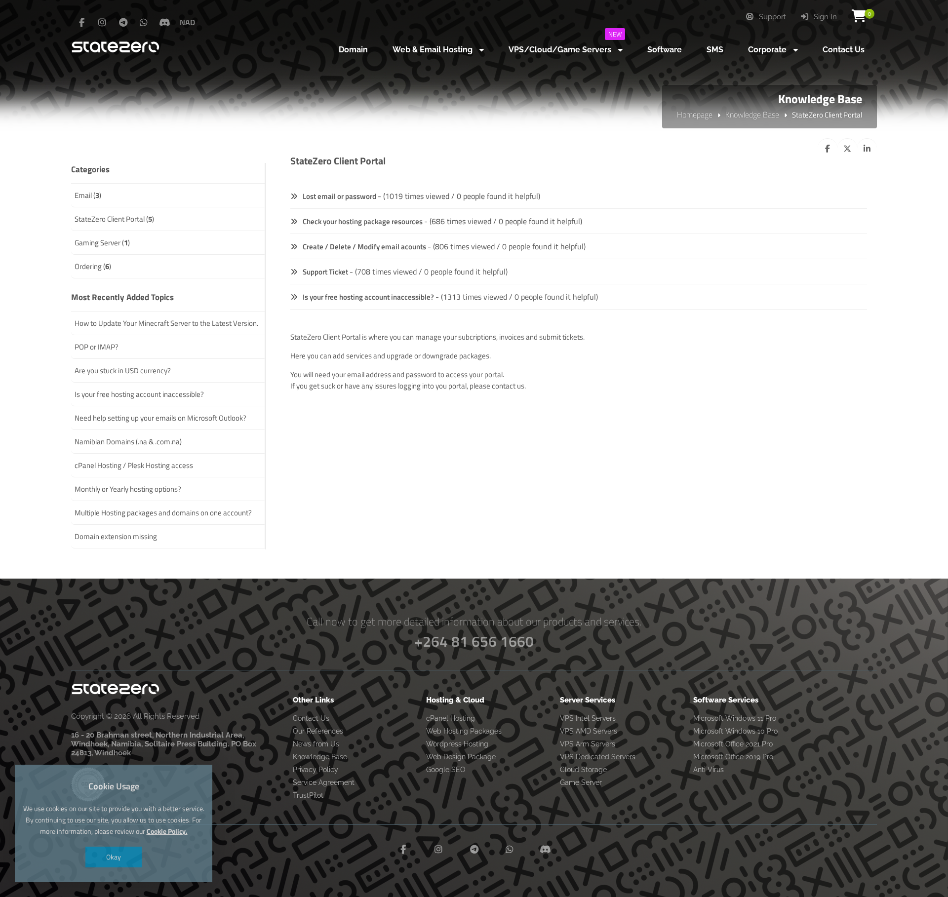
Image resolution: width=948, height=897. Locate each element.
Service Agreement (324, 782)
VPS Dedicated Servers (597, 757)
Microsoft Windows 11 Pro (734, 718)
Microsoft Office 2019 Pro (733, 757)
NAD (187, 22)
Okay (113, 857)
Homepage (694, 114)
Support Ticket (324, 271)
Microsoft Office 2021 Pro (733, 744)
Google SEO (446, 770)
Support (771, 16)
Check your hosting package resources (362, 221)
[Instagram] (102, 22)
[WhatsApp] (143, 22)
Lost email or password (338, 196)
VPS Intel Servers (588, 718)
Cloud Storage (583, 770)
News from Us (316, 744)
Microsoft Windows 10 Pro (735, 731)
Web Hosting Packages (464, 731)
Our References (318, 731)
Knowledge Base (752, 114)
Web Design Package (461, 757)
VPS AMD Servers (588, 731)
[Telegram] (123, 22)
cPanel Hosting (450, 718)
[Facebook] (81, 22)
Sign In (824, 16)
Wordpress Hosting (457, 744)
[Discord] (164, 22)
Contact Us (311, 718)
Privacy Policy (315, 770)
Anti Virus (708, 770)
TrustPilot (308, 795)
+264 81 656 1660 (474, 641)
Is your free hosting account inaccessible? (367, 297)
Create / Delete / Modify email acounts (363, 246)
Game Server (581, 782)
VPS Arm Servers (587, 744)
